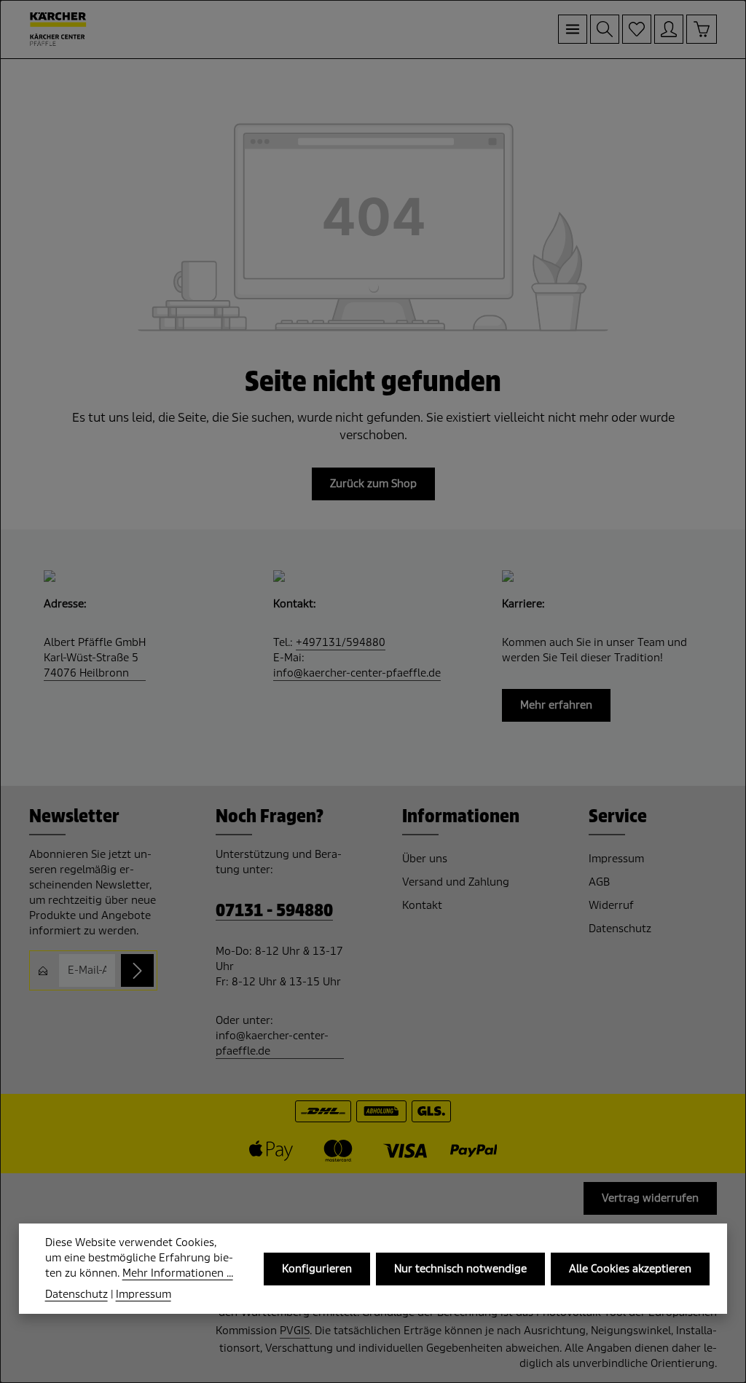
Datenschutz (620, 928)
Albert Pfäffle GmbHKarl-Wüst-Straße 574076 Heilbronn (95, 657)
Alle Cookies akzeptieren (630, 1268)
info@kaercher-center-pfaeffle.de (357, 672)
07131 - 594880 (274, 911)
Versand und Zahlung (455, 881)
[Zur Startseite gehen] (58, 29)
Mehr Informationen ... (177, 1273)
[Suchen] (604, 29)
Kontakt (422, 905)
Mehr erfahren (556, 705)
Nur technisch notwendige (460, 1268)
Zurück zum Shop (373, 483)
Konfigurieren (317, 1268)
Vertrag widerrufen (650, 1198)
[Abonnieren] (137, 970)
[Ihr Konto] (668, 29)
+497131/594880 (340, 642)
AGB (599, 881)
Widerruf (611, 905)
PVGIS (295, 1330)
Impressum (616, 858)
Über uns (424, 858)
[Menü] (572, 29)
